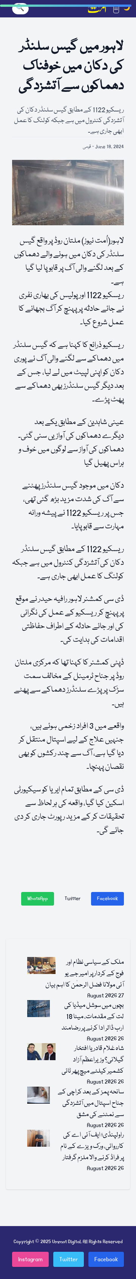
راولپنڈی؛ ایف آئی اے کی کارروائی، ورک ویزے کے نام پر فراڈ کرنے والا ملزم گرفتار (92, 1146)
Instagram (30, 1259)
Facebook (107, 898)
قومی (87, 146)
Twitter (72, 898)
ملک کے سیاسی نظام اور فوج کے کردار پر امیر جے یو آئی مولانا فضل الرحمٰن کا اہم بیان (84, 973)
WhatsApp (37, 898)
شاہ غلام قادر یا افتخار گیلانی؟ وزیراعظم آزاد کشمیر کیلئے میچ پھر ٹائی (93, 1060)
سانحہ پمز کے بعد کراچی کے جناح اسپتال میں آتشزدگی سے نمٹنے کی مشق (91, 1103)
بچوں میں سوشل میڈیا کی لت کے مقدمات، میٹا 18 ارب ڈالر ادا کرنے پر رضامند (93, 1016)
